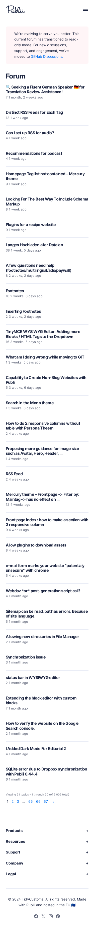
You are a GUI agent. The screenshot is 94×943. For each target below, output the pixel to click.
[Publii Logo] (15, 9)
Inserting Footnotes (23, 311)
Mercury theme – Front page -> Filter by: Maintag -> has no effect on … (42, 497)
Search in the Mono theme (30, 402)
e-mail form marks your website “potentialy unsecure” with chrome (45, 568)
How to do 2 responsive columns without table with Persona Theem (43, 425)
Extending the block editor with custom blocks (41, 700)
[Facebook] (36, 917)
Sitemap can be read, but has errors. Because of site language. (47, 613)
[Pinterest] (58, 917)
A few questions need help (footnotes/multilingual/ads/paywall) (39, 267)
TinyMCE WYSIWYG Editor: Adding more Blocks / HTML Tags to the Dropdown (43, 334)
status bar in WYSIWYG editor (33, 677)
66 (38, 802)
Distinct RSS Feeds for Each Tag (34, 112)
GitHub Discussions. (47, 56)
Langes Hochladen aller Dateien (34, 244)
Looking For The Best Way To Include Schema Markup (47, 201)
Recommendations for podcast (34, 153)
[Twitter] (43, 917)
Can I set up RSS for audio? (30, 132)
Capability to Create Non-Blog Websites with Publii (46, 380)
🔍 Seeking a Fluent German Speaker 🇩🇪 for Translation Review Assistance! (45, 89)
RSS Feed (14, 473)
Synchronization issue (26, 657)
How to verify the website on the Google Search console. (42, 725)
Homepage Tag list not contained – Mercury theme (45, 176)
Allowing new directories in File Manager (42, 636)
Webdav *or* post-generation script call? (43, 590)
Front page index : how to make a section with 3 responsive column (47, 522)
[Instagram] (51, 917)
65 (30, 802)
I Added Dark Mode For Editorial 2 (36, 748)
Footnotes (15, 290)
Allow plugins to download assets (36, 545)
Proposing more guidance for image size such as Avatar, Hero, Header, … (42, 451)
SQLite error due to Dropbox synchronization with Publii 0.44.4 (46, 771)
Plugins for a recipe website (31, 224)
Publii (30, 905)
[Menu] (83, 9)
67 (46, 802)
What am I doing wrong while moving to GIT (45, 357)
